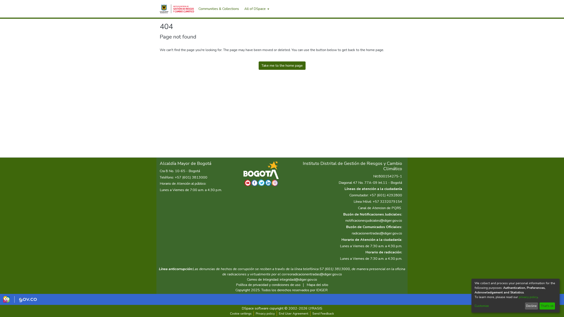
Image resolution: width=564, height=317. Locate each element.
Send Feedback (323, 313)
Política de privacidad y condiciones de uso (268, 284)
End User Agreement (293, 313)
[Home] (177, 8)
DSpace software (255, 308)
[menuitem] (256, 9)
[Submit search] (381, 8)
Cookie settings (241, 313)
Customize (482, 306)
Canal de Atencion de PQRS (379, 208)
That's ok (547, 306)
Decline (531, 306)
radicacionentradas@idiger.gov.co (377, 233)
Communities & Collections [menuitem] (219, 8)
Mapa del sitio (317, 284)
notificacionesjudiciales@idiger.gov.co (373, 220)
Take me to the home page (282, 65)
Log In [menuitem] (396, 8)
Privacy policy (265, 313)
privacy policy (528, 297)
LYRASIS (315, 308)
